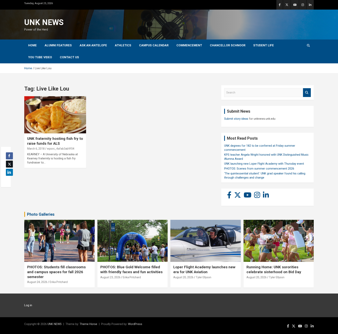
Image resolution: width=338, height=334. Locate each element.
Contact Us (69, 57)
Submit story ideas (236, 118)
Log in (28, 305)
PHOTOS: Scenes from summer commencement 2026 (259, 168)
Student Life (263, 45)
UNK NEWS (44, 22)
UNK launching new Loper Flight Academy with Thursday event (264, 163)
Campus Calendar (154, 45)
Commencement (189, 45)
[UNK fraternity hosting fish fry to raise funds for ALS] (55, 115)
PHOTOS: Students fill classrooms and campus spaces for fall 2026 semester (56, 272)
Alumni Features (58, 45)
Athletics (123, 45)
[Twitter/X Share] (9, 164)
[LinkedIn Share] (9, 172)
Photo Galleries (41, 214)
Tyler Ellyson (203, 277)
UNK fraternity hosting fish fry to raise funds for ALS (55, 141)
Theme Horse (88, 324)
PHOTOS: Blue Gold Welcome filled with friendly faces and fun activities (131, 269)
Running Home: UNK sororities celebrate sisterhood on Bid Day (273, 269)
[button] (8, 180)
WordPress (135, 324)
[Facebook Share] (9, 155)
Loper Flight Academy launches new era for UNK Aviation (204, 269)
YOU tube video (40, 57)
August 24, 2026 (37, 282)
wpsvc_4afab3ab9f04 (60, 148)
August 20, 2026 (183, 277)
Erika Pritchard (59, 282)
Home (32, 45)
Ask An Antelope (93, 45)
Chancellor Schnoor (227, 45)
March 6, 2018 (36, 148)
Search (307, 92)
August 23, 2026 (110, 277)
